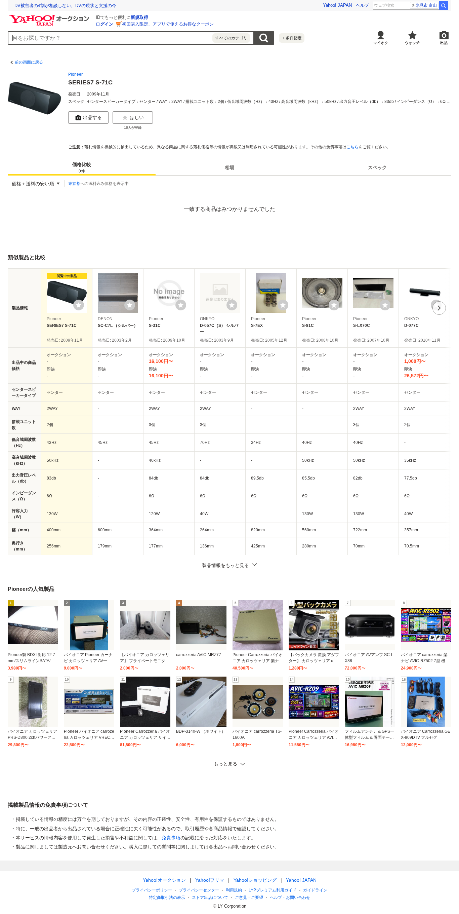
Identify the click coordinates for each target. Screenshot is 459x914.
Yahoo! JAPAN (337, 5)
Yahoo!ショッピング (255, 880)
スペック (377, 167)
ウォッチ (412, 43)
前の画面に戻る (29, 62)
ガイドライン (315, 890)
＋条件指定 (292, 38)
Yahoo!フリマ (209, 880)
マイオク (380, 43)
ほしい (137, 117)
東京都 (74, 184)
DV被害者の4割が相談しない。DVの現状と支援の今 (65, 5)
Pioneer (75, 74)
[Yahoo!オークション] (50, 16)
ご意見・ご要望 (249, 897)
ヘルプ (362, 5)
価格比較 (81, 168)
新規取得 (139, 17)
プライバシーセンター (199, 890)
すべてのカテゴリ (231, 38)
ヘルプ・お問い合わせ (290, 897)
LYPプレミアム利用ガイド (272, 890)
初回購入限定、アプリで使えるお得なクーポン (168, 24)
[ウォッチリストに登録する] (78, 305)
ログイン (104, 24)
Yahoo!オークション (164, 880)
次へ (439, 308)
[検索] (443, 5)
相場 (229, 167)
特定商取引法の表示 (167, 897)
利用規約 (234, 890)
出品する (92, 117)
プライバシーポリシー (152, 890)
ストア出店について (210, 897)
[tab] (82, 167)
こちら (352, 147)
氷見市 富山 (426, 5)
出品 (444, 43)
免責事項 (171, 837)
